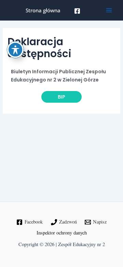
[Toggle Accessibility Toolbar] (15, 49)
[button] (61, 97)
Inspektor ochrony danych (62, 232)
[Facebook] (77, 11)
